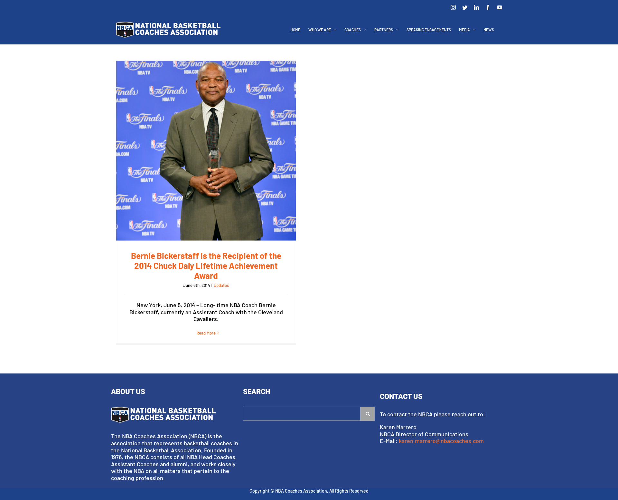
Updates (221, 285)
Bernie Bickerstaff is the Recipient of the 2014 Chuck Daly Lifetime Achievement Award (206, 151)
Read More (206, 332)
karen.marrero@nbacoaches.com (441, 440)
